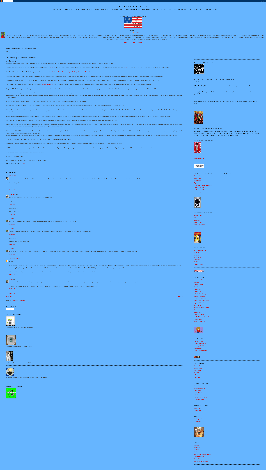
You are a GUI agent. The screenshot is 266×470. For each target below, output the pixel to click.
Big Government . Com (200, 250)
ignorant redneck (13, 258)
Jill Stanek (196, 372)
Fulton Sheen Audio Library (201, 300)
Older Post (180, 296)
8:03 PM (12, 274)
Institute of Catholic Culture (201, 307)
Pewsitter (196, 310)
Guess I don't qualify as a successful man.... (22, 48)
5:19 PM (12, 254)
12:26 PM (12, 224)
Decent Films (197, 390)
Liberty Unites (197, 410)
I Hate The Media (198, 395)
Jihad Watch (197, 220)
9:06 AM (12, 214)
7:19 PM (12, 190)
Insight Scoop (197, 305)
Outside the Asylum (199, 399)
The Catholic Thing (199, 314)
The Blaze (196, 262)
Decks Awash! (198, 178)
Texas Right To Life (199, 346)
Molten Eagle (197, 180)
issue (139, 67)
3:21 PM (12, 244)
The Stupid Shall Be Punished (202, 190)
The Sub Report (198, 192)
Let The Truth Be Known (200, 397)
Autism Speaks (198, 386)
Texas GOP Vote (198, 341)
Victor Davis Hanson (199, 224)
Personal (14, 166)
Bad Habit (196, 282)
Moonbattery (197, 257)
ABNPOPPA (12, 176)
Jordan (11, 279)
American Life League (200, 366)
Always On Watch (198, 215)
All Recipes (197, 445)
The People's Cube (199, 419)
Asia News (197, 218)
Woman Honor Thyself (200, 227)
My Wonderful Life (199, 158)
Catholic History (198, 289)
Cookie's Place (198, 176)
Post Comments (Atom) (19, 300)
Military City (197, 408)
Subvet (136, 32)
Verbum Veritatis (198, 319)
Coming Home (198, 368)
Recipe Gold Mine (199, 459)
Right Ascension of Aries (200, 183)
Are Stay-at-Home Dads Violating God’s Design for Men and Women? (71, 72)
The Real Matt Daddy (47, 84)
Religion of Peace (198, 222)
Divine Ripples (198, 392)
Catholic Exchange (199, 287)
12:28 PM (12, 234)
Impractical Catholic (199, 303)
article (125, 67)
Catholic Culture (198, 284)
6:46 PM (22, 163)
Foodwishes (197, 452)
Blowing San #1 (133, 6)
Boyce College (51, 67)
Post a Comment (10, 293)
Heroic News (197, 370)
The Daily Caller (198, 264)
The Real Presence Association (202, 317)
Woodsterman (197, 421)
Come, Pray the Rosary (200, 298)
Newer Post (9, 296)
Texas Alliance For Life (200, 343)
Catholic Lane (197, 291)
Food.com (196, 449)
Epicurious (197, 447)
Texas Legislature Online (200, 350)
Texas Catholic (198, 348)
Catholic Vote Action (199, 296)
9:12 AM (12, 289)
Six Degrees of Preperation (201, 461)
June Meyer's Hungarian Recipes (202, 454)
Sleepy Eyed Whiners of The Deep (203, 185)
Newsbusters (197, 259)
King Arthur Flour (199, 456)
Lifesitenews (197, 377)
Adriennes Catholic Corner (201, 280)
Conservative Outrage (199, 388)
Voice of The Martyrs (199, 321)
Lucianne (196, 255)
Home (94, 296)
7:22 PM (12, 204)
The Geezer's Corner (199, 187)
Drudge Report (198, 253)
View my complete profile (133, 42)
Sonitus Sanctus (198, 312)
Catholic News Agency (200, 294)
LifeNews (196, 375)
